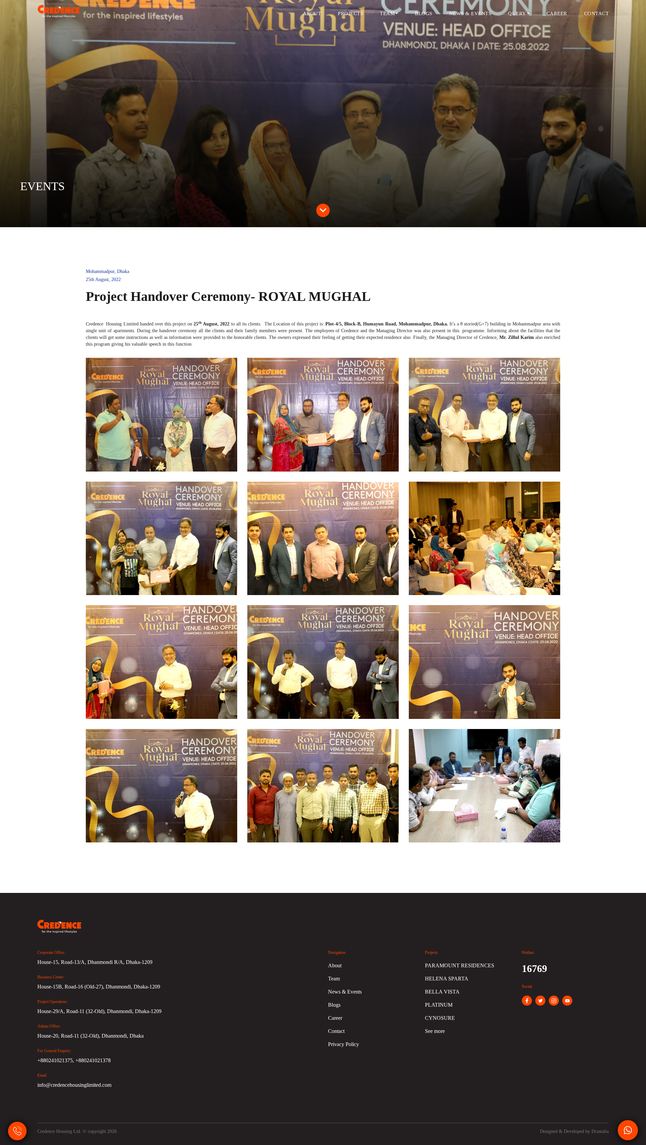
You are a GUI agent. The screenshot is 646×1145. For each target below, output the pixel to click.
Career (556, 13)
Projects (350, 13)
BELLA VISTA (442, 992)
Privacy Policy (343, 1044)
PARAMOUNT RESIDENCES (459, 965)
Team (387, 13)
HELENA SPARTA (446, 978)
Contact (596, 13)
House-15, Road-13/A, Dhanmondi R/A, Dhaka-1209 (94, 962)
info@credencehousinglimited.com (74, 1085)
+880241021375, (56, 1060)
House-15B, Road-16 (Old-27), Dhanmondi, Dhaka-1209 (98, 987)
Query (517, 13)
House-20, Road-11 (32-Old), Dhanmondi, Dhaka (90, 1036)
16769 (534, 968)
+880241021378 (93, 1060)
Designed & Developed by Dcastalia (574, 1131)
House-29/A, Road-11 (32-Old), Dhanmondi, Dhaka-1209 (99, 1011)
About (312, 13)
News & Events (470, 13)
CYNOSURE (440, 1018)
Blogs (423, 13)
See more (435, 1031)
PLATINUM (439, 1005)
